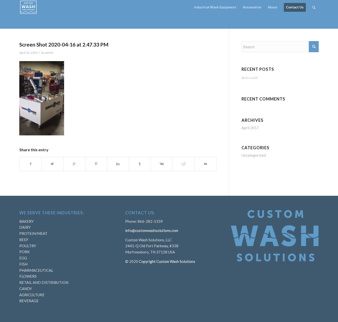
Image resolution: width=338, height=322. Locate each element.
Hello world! (249, 77)
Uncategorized (253, 155)
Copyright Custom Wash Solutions (167, 261)
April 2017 (250, 127)
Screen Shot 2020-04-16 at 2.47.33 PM (63, 44)
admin (49, 52)
